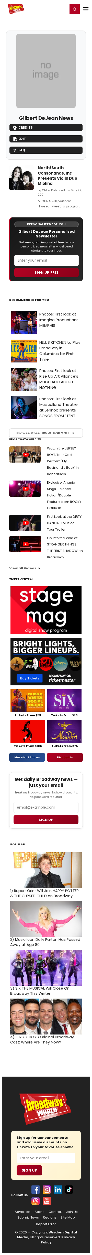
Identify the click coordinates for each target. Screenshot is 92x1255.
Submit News (28, 1217)
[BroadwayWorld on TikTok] (69, 1189)
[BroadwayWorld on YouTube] (46, 1200)
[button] (75, 9)
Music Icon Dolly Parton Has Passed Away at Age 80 (45, 942)
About (39, 1212)
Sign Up (29, 1170)
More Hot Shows (27, 757)
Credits (25, 127)
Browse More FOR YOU (42, 433)
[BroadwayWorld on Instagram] (46, 1189)
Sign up (46, 819)
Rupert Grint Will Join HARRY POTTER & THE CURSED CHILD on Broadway (44, 893)
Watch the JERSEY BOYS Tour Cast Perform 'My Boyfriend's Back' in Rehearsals (63, 461)
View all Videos (22, 568)
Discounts (65, 757)
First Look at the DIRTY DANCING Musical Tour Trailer (64, 523)
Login (62, 9)
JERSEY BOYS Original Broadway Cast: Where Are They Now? (42, 1039)
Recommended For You (29, 300)
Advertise (22, 1212)
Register (47, 9)
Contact (55, 1212)
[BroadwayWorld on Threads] (35, 1200)
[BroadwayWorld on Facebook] (35, 1189)
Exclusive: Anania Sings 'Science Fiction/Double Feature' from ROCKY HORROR (64, 495)
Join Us (72, 1212)
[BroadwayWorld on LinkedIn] (58, 1189)
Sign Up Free (46, 272)
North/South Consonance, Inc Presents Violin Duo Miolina (57, 175)
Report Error (46, 1224)
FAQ (21, 150)
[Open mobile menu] (86, 9)
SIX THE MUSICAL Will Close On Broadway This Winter (40, 991)
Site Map (68, 1217)
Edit (22, 139)
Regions (49, 1217)
